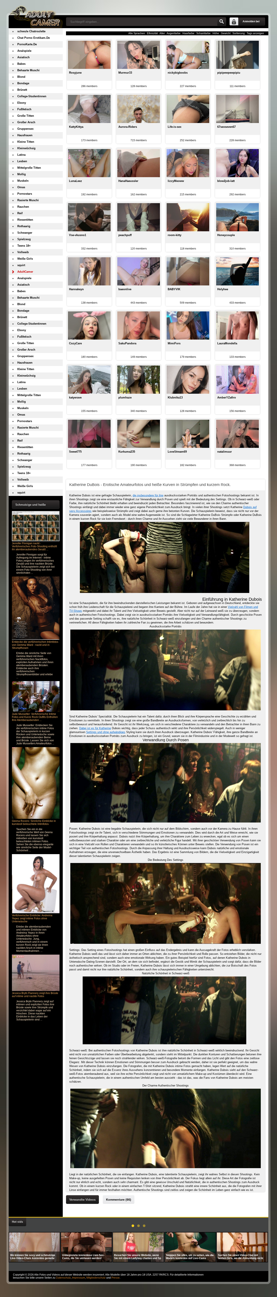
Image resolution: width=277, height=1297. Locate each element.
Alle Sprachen (136, 33)
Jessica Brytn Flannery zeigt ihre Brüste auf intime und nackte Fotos (35, 995)
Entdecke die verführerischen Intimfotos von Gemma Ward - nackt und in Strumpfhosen (35, 644)
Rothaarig (23, 226)
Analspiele (24, 50)
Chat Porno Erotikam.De (33, 37)
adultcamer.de (36, 14)
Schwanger (24, 232)
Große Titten (25, 115)
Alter (162, 33)
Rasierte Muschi (28, 200)
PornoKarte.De (27, 44)
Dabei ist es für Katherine (95, 728)
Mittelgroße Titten (29, 167)
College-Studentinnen (31, 96)
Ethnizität (152, 33)
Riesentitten (25, 219)
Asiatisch (23, 57)
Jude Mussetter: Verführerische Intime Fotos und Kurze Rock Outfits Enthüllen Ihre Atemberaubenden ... (35, 717)
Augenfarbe (173, 33)
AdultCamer (25, 271)
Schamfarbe (203, 33)
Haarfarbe (188, 33)
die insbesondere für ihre (148, 495)
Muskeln (23, 180)
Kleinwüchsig (26, 148)
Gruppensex (25, 128)
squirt (21, 265)
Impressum (78, 1277)
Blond (21, 76)
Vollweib (23, 252)
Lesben (22, 161)
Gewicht (225, 33)
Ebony (21, 102)
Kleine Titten (25, 141)
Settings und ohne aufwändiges (105, 732)
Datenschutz (63, 1277)
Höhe (216, 33)
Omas (21, 187)
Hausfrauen (24, 135)
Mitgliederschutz (96, 1277)
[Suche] (221, 21)
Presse (115, 1277)
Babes (21, 63)
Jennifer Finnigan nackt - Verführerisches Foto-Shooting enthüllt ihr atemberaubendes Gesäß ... (34, 546)
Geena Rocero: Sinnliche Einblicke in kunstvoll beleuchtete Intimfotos (34, 822)
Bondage (23, 83)
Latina (21, 154)
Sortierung (238, 33)
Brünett (22, 89)
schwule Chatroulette (31, 31)
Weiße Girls (25, 258)
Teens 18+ (24, 245)
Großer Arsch (26, 122)
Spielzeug (24, 239)
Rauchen (23, 206)
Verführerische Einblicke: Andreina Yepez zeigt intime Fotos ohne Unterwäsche (32, 918)
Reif (20, 213)
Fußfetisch (24, 109)
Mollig (21, 174)
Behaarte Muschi (28, 70)
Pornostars (24, 193)
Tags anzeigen (255, 33)
